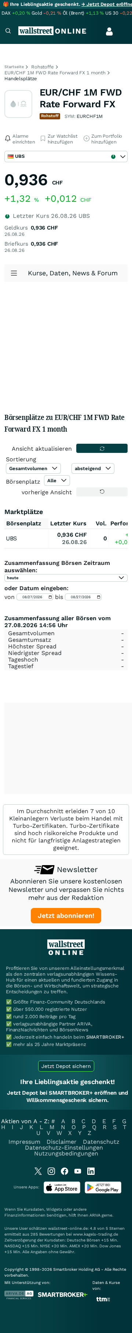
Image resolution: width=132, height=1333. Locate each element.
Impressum (24, 1141)
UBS (11, 538)
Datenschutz (101, 1141)
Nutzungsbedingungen (66, 1153)
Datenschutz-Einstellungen (64, 1147)
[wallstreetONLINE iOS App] (62, 1192)
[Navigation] (8, 31)
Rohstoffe (42, 67)
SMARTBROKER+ (105, 1037)
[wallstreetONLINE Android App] (103, 1192)
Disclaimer (62, 1141)
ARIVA (94, 1215)
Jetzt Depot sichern (66, 1066)
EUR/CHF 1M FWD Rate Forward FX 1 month (55, 72)
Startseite (14, 66)
